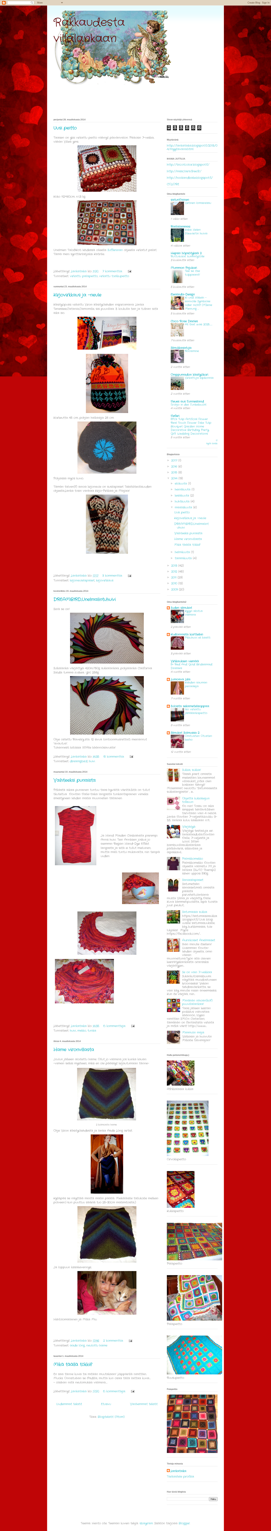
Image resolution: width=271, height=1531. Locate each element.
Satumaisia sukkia (194, 912)
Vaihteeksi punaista (74, 780)
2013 (174, 566)
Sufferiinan (114, 250)
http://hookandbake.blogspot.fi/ (190, 178)
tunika (92, 1030)
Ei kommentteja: (115, 1026)
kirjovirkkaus (104, 580)
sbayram (146, 1523)
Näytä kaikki (212, 442)
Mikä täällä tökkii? (72, 1364)
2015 (174, 472)
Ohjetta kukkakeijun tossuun (196, 800)
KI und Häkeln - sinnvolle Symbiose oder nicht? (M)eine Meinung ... (198, 303)
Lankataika (178, 1471)
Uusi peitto (65, 128)
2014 (174, 478)
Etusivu (106, 1404)
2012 (174, 571)
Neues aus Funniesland (187, 401)
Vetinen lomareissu (198, 203)
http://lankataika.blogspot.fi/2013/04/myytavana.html (192, 147)
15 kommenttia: (114, 756)
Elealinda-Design (183, 294)
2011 (174, 577)
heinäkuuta (183, 489)
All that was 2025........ (198, 324)
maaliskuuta (184, 507)
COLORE (173, 184)
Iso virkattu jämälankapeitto (196, 711)
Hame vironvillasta (73, 1050)
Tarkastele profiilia (180, 1476)
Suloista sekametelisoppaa (190, 706)
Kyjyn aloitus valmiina (194, 613)
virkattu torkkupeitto (114, 276)
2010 (174, 583)
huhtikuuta (183, 501)
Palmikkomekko (192, 859)
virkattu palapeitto (84, 276)
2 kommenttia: (113, 1341)
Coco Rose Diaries (184, 321)
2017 (174, 460)
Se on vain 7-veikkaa (197, 972)
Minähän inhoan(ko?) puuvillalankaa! (197, 1002)
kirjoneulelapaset (82, 580)
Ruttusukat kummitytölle (187, 256)
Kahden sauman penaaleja (196, 684)
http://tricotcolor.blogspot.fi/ (188, 165)
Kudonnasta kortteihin (187, 634)
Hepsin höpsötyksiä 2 (186, 253)
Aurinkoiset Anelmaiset (198, 940)
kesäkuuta (182, 495)
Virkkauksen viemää (185, 661)
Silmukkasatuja (181, 348)
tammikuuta (184, 558)
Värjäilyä (188, 827)
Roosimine (192, 351)
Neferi (175, 416)
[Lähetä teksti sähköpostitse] (129, 271)
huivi (92, 761)
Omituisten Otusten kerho (198, 738)
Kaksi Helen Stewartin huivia (196, 232)
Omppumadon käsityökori (189, 375)
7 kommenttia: (113, 271)
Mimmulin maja (193, 1032)
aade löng (77, 1345)
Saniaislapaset (192, 880)
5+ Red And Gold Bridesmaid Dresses (191, 666)
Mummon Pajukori (184, 268)
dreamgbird (78, 761)
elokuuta (181, 483)
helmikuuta (183, 552)
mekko (81, 1030)
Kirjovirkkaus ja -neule (77, 295)
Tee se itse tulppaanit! (192, 273)
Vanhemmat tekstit (144, 1404)
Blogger (184, 1523)
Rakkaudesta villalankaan (89, 31)
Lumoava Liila (180, 679)
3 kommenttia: (113, 576)
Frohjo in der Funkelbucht (188, 405)
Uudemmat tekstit (69, 1404)
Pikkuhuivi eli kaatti (197, 638)
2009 (175, 589)
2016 (174, 466)
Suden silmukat (181, 608)
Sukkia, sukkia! (191, 770)
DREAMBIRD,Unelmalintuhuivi (84, 599)
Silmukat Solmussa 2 (185, 733)
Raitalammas (180, 226)
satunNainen (180, 200)
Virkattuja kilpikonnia (199, 378)
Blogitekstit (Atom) (111, 1417)
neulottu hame (96, 1345)
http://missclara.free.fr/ (184, 171)
